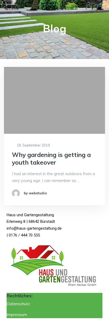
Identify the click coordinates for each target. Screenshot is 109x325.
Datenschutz (19, 303)
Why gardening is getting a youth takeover (51, 158)
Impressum (17, 314)
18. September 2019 (33, 145)
